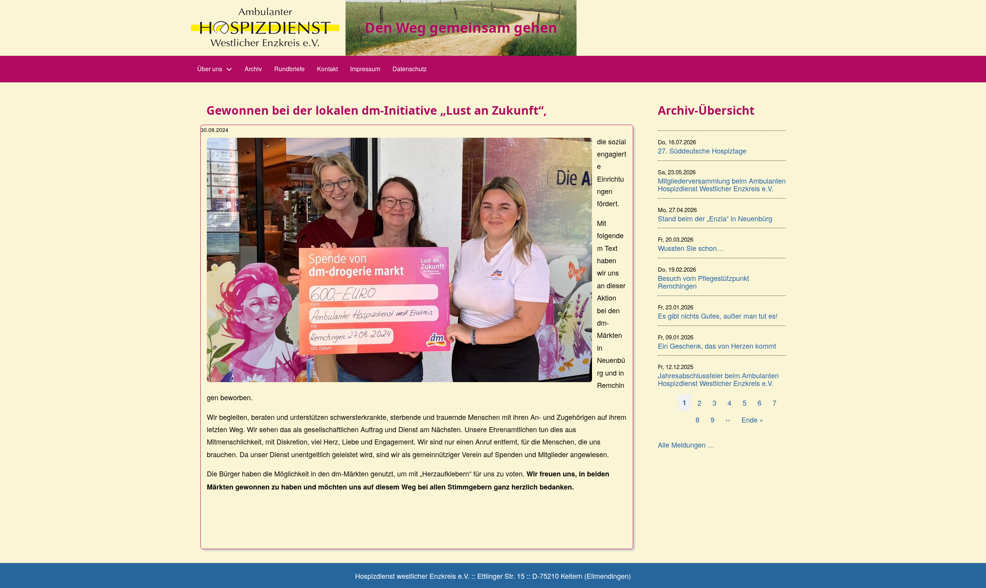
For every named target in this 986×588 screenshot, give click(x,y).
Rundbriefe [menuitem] (289, 68)
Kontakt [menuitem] (327, 68)
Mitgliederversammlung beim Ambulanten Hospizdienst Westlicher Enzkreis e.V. (722, 184)
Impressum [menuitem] (365, 68)
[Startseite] (265, 27)
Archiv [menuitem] (253, 68)
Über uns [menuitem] (209, 68)
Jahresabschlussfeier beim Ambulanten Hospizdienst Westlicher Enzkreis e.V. (718, 379)
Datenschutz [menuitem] (409, 68)
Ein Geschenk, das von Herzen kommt (717, 346)
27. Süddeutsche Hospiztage (702, 150)
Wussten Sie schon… (691, 248)
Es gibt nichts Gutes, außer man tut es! (718, 316)
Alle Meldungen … (686, 444)
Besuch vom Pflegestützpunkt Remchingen (703, 282)
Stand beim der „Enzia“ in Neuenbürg (715, 218)
